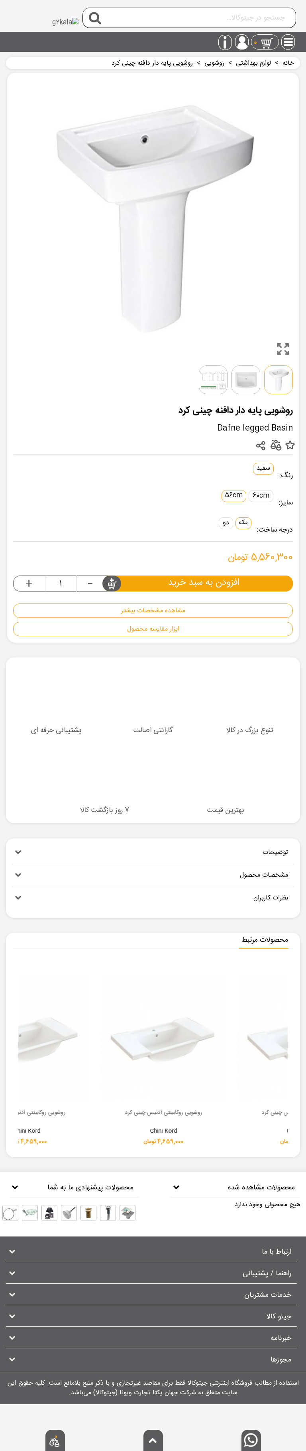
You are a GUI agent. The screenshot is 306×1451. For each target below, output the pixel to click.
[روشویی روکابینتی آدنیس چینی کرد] (200, 1038)
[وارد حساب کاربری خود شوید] (242, 42)
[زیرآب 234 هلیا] (108, 1213)
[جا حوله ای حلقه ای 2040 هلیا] (10, 1213)
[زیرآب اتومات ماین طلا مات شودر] (88, 1213)
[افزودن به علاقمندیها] (289, 445)
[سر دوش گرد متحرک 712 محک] (69, 1213)
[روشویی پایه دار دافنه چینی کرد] (283, 349)
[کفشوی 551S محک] (127, 1213)
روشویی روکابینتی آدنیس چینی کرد (200, 1113)
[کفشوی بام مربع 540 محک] (49, 1213)
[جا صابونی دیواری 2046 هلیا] (30, 1213)
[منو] (288, 39)
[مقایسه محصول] (275, 445)
